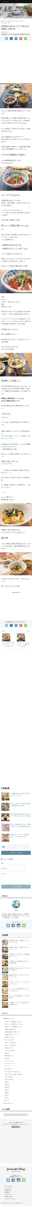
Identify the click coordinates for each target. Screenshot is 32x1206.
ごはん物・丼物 (9, 1050)
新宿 (6, 1082)
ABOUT (7, 1192)
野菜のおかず (8, 1048)
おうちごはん (7, 1039)
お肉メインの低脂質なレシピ (12, 1021)
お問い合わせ (8, 1196)
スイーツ (7, 1066)
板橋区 (6, 1092)
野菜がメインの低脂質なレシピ (13, 1026)
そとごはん (7, 1068)
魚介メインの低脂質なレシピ (12, 1024)
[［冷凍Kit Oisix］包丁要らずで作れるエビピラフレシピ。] (5, 799)
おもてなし (8, 1061)
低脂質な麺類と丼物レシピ (12, 1032)
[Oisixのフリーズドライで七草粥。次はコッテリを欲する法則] (5, 840)
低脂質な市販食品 (9, 1029)
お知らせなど (7, 1103)
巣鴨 (6, 1089)
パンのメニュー (9, 1063)
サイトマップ (8, 1194)
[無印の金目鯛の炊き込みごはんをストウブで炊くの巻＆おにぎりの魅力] (5, 820)
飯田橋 (6, 1084)
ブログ (6, 1100)
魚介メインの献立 (9, 1045)
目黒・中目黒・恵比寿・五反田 (13, 1074)
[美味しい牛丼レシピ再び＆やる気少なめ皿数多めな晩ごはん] (5, 810)
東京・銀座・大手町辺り (11, 1071)
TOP (7, 21)
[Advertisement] (16, 63)
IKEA (6, 1097)
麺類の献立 (8, 1055)
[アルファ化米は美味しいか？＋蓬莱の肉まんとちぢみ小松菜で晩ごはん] (5, 830)
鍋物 (6, 1053)
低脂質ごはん (7, 1018)
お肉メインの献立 (9, 1042)
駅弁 (6, 1095)
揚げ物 (6, 1058)
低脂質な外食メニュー (10, 1034)
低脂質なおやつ (9, 1037)
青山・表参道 (8, 1077)
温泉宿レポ (8, 1190)
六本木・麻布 (8, 1079)
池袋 (6, 1087)
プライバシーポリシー (11, 1198)
